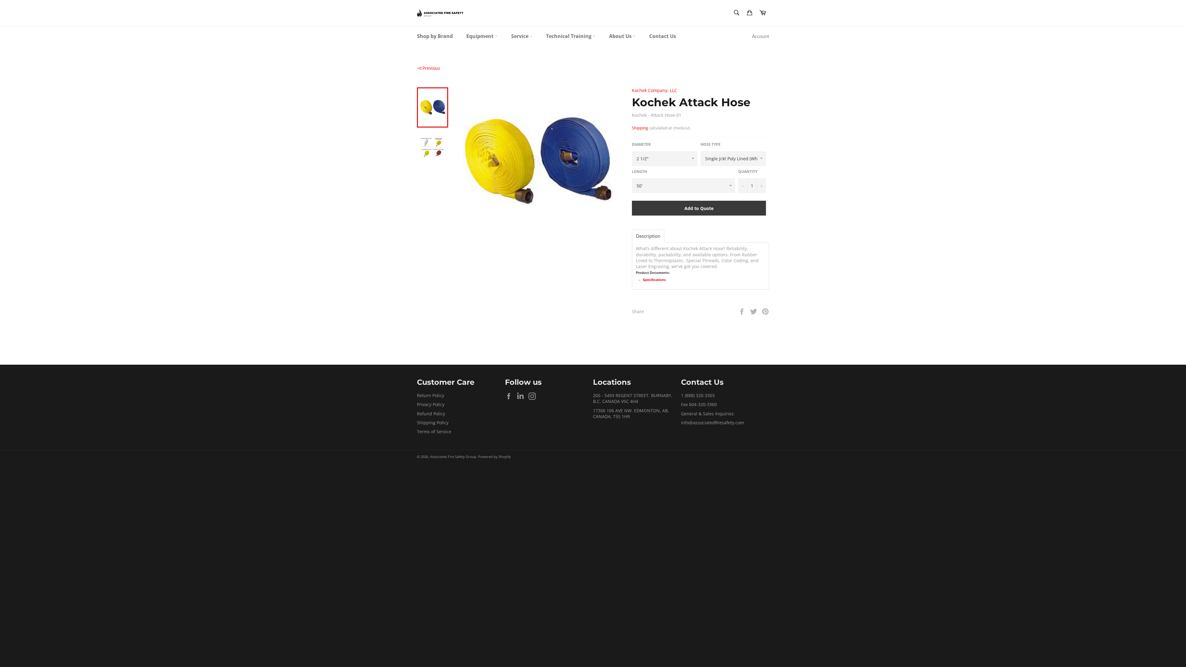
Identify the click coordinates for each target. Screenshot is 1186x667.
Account (760, 36)
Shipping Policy (432, 423)
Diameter (641, 144)
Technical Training (569, 36)
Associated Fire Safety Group (453, 456)
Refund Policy (431, 414)
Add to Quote (698, 208)
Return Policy (430, 395)
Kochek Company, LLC (654, 90)
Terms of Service (434, 431)
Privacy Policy (430, 404)
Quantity (747, 171)
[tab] (648, 236)
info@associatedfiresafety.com (712, 423)
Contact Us (662, 36)
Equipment (480, 36)
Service (520, 36)
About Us (621, 36)
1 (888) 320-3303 (698, 395)
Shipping (640, 128)
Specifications (654, 280)
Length (639, 171)
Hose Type (710, 144)
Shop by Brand (435, 36)
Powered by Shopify (494, 456)
